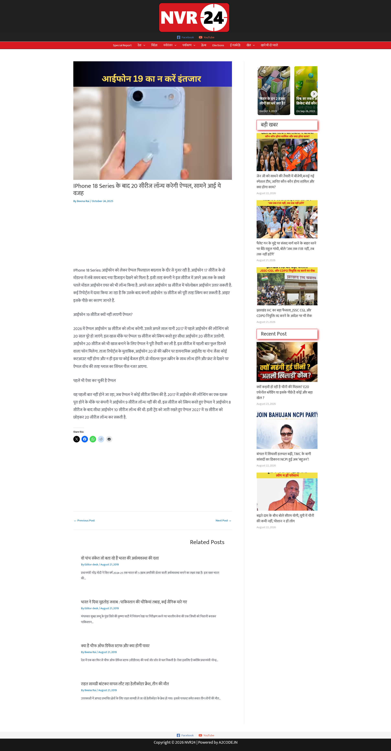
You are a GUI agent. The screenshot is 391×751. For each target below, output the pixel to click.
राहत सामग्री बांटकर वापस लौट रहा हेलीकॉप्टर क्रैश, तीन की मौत (125, 684)
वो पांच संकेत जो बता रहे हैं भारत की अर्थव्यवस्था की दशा (120, 558)
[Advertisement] (152, 238)
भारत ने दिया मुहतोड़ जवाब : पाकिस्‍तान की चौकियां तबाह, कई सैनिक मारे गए (134, 602)
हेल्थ (203, 45)
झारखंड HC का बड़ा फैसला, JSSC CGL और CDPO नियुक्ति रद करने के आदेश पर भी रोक (284, 313)
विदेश (154, 45)
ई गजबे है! (235, 45)
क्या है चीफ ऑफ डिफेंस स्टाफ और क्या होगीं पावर (115, 645)
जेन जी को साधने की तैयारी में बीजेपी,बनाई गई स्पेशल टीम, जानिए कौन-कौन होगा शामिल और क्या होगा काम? (285, 181)
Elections (218, 45)
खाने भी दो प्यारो (269, 45)
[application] (143, 45)
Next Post (224, 520)
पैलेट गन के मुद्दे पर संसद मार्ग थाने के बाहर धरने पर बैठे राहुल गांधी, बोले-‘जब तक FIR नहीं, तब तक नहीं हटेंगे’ (286, 248)
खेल (249, 45)
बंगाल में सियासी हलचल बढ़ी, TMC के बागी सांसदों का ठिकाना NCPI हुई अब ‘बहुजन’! (284, 457)
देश (139, 45)
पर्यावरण (186, 45)
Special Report (122, 45)
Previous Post (84, 520)
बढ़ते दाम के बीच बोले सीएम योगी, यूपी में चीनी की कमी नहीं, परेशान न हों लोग (285, 518)
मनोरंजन (168, 45)
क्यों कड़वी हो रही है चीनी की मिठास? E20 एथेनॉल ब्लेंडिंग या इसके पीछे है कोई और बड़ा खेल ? (285, 392)
